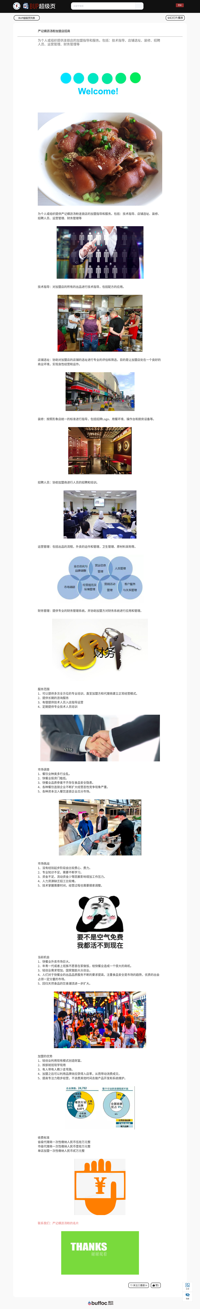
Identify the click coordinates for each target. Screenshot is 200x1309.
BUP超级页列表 (26, 18)
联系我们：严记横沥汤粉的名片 (58, 1223)
